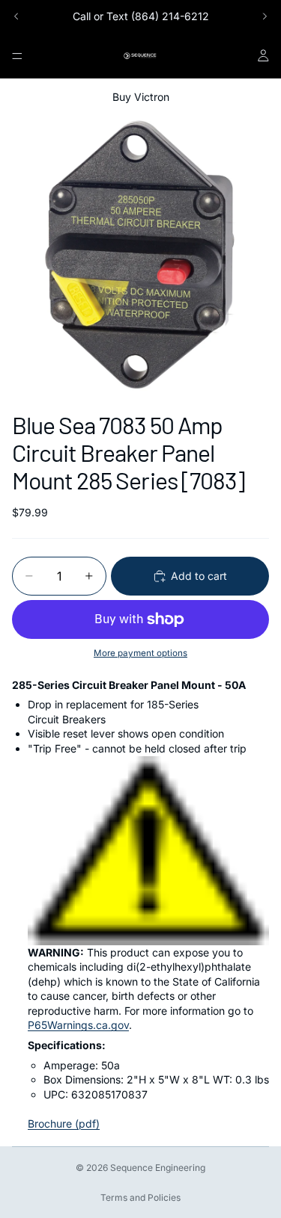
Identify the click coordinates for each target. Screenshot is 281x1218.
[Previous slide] (16, 16)
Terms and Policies (140, 1197)
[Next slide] (264, 16)
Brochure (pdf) (64, 1123)
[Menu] (17, 56)
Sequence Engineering (157, 1167)
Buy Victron (140, 96)
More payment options (140, 653)
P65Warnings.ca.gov (78, 1024)
